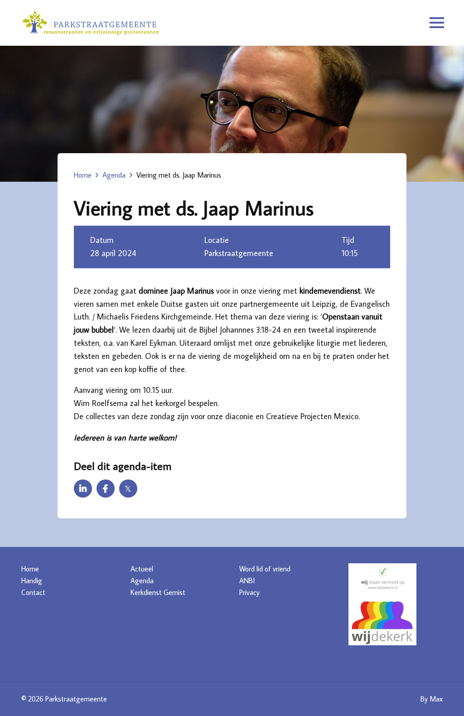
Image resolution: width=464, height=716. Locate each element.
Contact (33, 592)
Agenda (114, 174)
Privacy (249, 592)
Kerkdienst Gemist (157, 592)
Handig (31, 580)
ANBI (247, 580)
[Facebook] (106, 488)
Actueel (141, 568)
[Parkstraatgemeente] (91, 23)
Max (436, 698)
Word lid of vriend (264, 568)
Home (83, 174)
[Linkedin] (83, 488)
